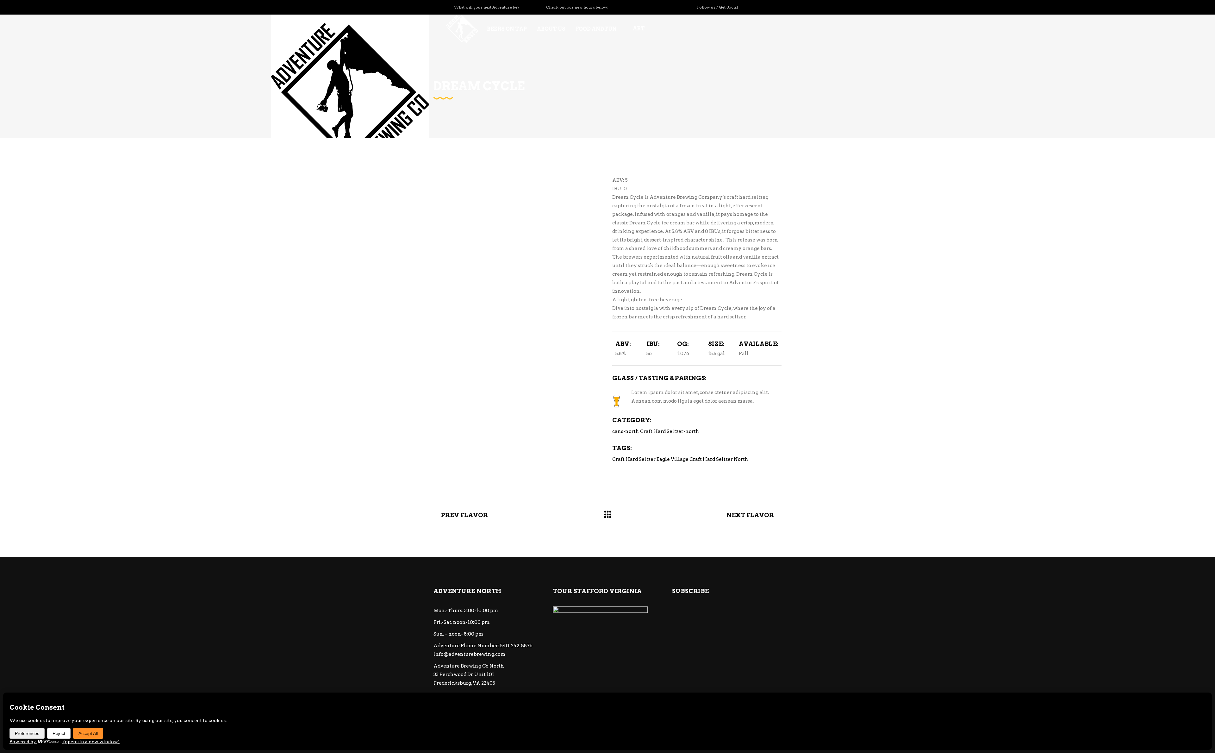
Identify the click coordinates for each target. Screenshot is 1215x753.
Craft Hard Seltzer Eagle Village (650, 459)
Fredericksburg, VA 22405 (464, 683)
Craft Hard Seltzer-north (669, 431)
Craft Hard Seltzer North (718, 459)
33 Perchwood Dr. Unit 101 (463, 674)
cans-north (625, 431)
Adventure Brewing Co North (468, 666)
